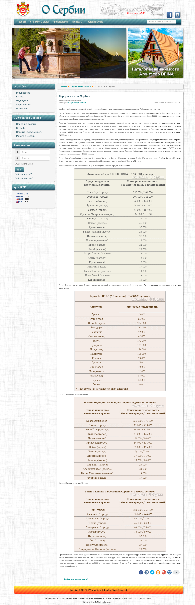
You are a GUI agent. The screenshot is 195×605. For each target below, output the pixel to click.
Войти (19, 170)
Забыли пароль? (24, 178)
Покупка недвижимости (29, 132)
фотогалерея (60, 21)
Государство (23, 92)
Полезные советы (26, 124)
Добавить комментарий (76, 579)
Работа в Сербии (25, 136)
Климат (20, 96)
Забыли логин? (23, 174)
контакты (77, 21)
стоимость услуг (39, 21)
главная (21, 21)
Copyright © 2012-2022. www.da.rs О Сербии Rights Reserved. (98, 590)
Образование (23, 104)
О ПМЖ (20, 128)
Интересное (22, 108)
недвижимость (95, 21)
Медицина (22, 100)
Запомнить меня (25, 164)
